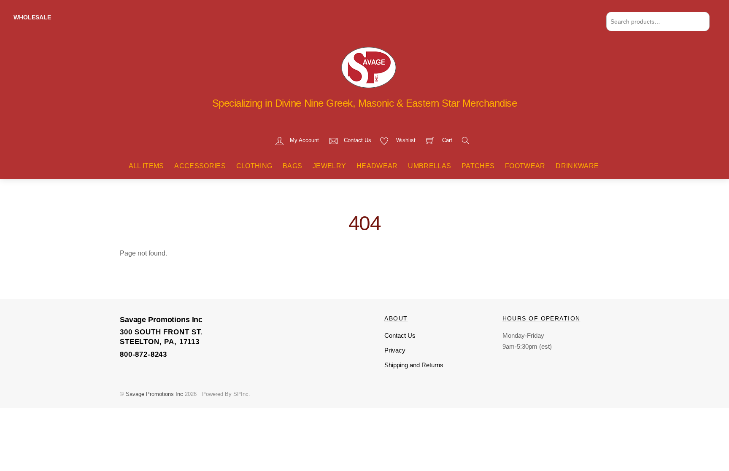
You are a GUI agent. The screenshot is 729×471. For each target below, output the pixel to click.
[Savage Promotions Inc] (368, 66)
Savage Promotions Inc (154, 394)
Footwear (525, 166)
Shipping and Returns (413, 365)
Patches (478, 166)
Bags (292, 166)
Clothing (254, 166)
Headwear (377, 166)
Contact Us (400, 335)
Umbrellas (429, 166)
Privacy (394, 350)
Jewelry (329, 166)
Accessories (200, 166)
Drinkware (577, 166)
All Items (146, 166)
